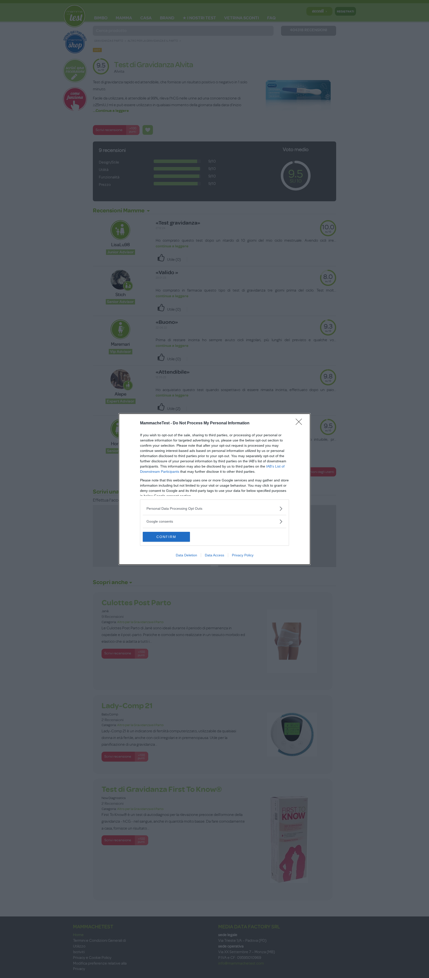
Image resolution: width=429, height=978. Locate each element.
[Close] (300, 423)
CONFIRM (166, 537)
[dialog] (214, 489)
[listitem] (214, 508)
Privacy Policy (242, 555)
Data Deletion (186, 555)
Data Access (214, 555)
